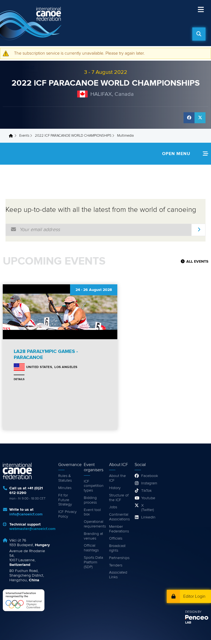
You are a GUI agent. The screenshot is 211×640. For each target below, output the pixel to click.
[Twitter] (200, 117)
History (115, 488)
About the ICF (117, 478)
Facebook (148, 476)
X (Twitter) (147, 508)
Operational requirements (94, 524)
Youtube (148, 498)
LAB (188, 622)
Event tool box (92, 512)
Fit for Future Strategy (65, 500)
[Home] (31, 23)
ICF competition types (94, 486)
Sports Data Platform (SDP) (93, 562)
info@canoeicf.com (26, 514)
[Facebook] (189, 117)
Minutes (64, 488)
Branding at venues (93, 536)
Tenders (115, 565)
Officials (115, 538)
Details (19, 379)
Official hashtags (91, 548)
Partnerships (119, 558)
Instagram (148, 483)
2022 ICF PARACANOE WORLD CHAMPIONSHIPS (106, 83)
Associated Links (118, 575)
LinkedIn (148, 517)
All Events (197, 261)
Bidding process (90, 500)
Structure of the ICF (119, 497)
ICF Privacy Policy (67, 514)
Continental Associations (119, 517)
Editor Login (194, 596)
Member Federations (119, 529)
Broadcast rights (117, 548)
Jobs (113, 507)
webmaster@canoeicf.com (32, 529)
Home (12, 136)
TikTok (146, 491)
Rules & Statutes (65, 478)
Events (24, 135)
